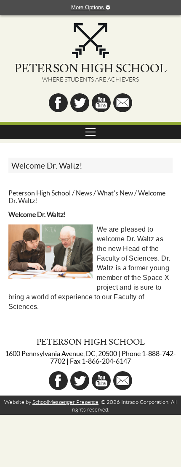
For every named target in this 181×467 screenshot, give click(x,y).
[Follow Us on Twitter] (79, 102)
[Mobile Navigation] (90, 132)
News (84, 193)
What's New (115, 193)
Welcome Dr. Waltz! (47, 165)
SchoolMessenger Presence (65, 402)
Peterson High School (39, 193)
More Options (88, 7)
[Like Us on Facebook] (58, 102)
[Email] (122, 102)
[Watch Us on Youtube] (101, 102)
